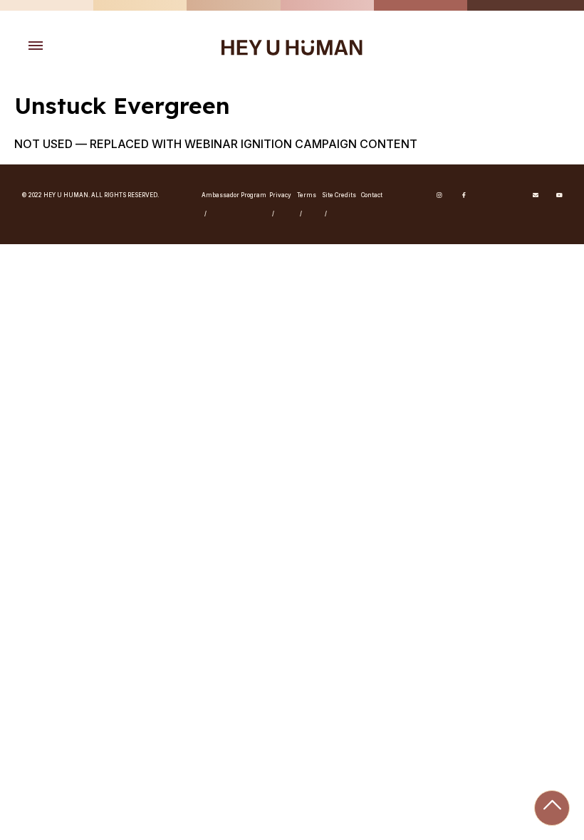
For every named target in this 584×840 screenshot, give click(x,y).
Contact (371, 195)
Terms (306, 195)
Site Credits (339, 195)
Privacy (280, 195)
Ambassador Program (234, 195)
